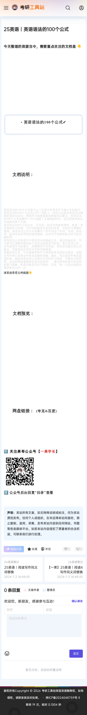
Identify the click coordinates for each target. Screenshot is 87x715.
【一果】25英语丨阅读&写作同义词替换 (65, 569)
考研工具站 (48, 691)
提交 (76, 653)
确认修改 (77, 601)
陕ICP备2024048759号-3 (63, 698)
